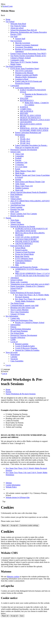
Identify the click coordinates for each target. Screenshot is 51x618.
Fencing (18, 160)
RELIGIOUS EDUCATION (31, 124)
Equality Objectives (17, 337)
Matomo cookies (13, 577)
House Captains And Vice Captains (23, 214)
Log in (8, 365)
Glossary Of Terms (17, 314)
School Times (15, 222)
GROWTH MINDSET (24, 244)
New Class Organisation (19, 312)
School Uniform (16, 280)
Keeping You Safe (17, 209)
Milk (17, 265)
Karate (17, 169)
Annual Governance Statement (26, 45)
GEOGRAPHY (26, 122)
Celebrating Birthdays (23, 261)
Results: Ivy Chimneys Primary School (29, 323)
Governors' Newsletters (24, 47)
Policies (13, 327)
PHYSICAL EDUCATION (30, 115)
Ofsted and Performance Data (21, 320)
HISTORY (24, 113)
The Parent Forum (17, 303)
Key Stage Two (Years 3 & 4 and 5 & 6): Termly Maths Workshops (30, 300)
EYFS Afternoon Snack (24, 258)
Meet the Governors (22, 43)
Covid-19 (14, 342)
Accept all (14, 525)
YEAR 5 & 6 (25, 143)
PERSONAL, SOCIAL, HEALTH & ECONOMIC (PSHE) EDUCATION (34, 129)
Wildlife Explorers (22, 188)
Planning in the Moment (24, 73)
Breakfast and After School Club (22, 308)
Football (18, 158)
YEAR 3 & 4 (25, 141)
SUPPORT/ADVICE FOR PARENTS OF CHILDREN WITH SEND (31, 230)
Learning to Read (21, 79)
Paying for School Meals (24, 254)
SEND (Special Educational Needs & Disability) (28, 192)
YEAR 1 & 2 (25, 139)
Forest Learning (16, 207)
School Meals (20, 248)
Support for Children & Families (27, 350)
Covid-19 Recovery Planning (26, 348)
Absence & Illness (17, 224)
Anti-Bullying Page (17, 205)
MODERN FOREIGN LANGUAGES (35, 120)
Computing (19, 156)
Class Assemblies (16, 361)
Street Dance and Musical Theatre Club (30, 182)
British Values (15, 64)
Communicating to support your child (24, 305)
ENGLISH (24, 98)
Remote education (17, 216)
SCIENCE (24, 107)
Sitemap (9, 483)
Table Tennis (20, 184)
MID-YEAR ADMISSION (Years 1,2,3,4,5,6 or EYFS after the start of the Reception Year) (32, 274)
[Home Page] (7, 6)
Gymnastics (19, 165)
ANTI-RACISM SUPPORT (26, 239)
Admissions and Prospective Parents (23, 267)
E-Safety (13, 290)
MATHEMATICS (27, 101)
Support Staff (20, 39)
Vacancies (14, 359)
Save (21, 616)
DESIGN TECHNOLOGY (30, 118)
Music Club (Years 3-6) (24, 186)
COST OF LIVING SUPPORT (27, 237)
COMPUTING (25, 109)
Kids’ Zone (14, 212)
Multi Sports (19, 173)
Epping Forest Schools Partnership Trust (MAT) (28, 54)
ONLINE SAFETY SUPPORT (27, 241)
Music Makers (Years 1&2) (25, 171)
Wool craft (19, 190)
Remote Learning (21, 344)
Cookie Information (13, 485)
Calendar (13, 357)
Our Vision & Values (18, 26)
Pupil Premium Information (20, 329)
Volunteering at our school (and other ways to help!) (29, 284)
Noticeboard (15, 355)
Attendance (14, 278)
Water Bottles (20, 263)
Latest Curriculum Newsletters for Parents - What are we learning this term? (31, 146)
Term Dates (14, 220)
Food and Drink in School (20, 246)
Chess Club (19, 154)
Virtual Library (16, 199)
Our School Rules (17, 333)
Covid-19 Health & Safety (25, 346)
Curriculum (14, 86)
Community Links (17, 60)
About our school (16, 28)
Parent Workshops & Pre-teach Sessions (25, 293)
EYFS (22, 137)
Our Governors (16, 41)
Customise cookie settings (29, 525)
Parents (8, 218)
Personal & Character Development (23, 150)
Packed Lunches (21, 250)
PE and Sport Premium (19, 331)
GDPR (13, 340)
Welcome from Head (18, 24)
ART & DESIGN (26, 111)
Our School (10, 22)
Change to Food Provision (25, 252)
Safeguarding (15, 325)
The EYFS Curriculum (23, 71)
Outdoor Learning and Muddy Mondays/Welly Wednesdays (26, 76)
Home (8, 19)
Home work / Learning (19, 282)
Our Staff (13, 36)
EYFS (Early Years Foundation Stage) (24, 68)
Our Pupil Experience (14, 66)
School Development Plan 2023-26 (23, 30)
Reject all (5, 525)
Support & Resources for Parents (22, 226)
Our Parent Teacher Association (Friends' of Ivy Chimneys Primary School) (28, 57)
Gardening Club (21, 162)
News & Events (12, 352)
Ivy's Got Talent (21, 167)
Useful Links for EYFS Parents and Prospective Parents (28, 82)
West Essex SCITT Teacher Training (24, 62)
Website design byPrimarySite (18, 497)
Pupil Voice (14, 197)
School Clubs (15, 152)
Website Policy (11, 487)
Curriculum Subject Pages (25, 88)
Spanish (18, 179)
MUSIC (23, 126)
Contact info (15, 318)
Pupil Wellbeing (16, 194)
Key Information (12, 316)
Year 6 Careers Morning (19, 310)
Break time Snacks (22, 256)
